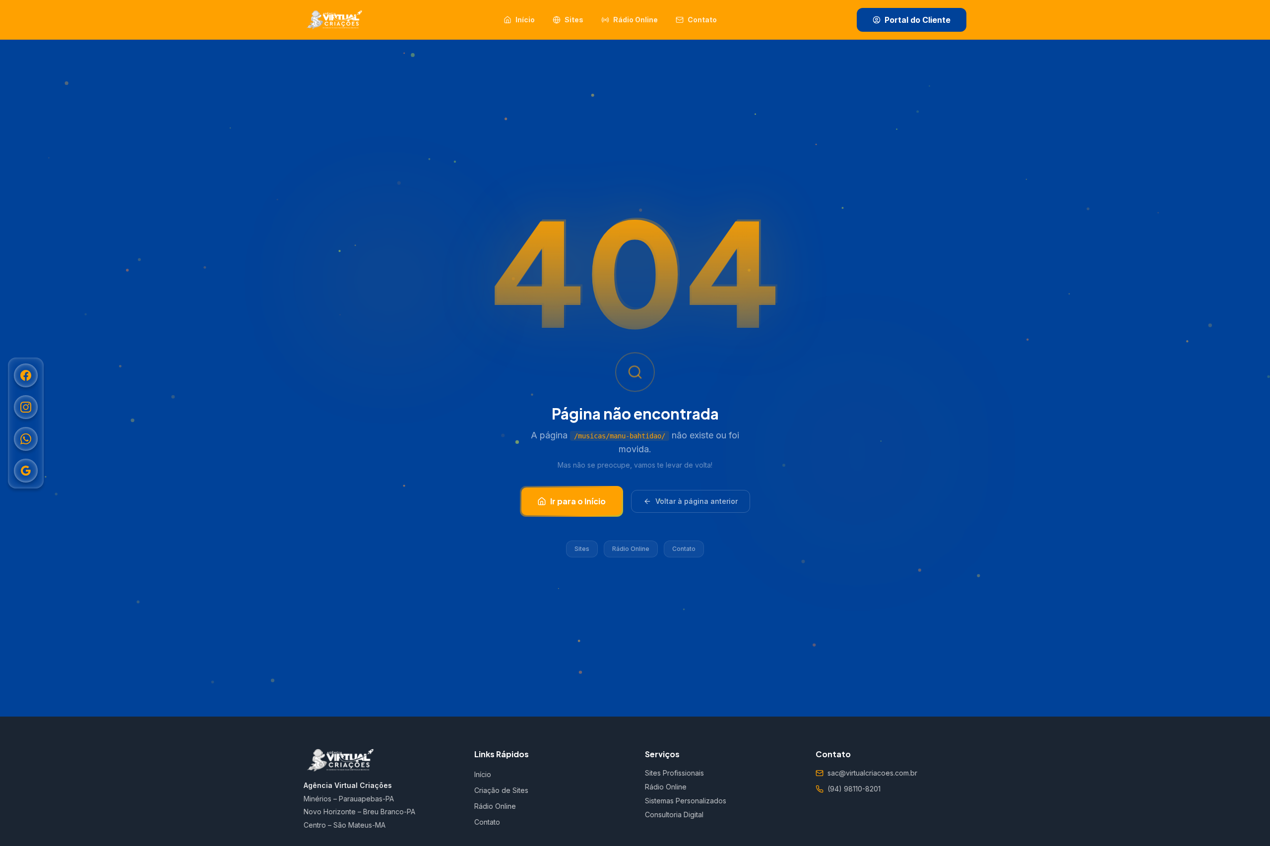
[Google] (26, 471)
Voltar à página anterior (696, 501)
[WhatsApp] (26, 439)
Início (482, 774)
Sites (581, 548)
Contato (684, 548)
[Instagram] (26, 407)
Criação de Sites (501, 790)
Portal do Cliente (918, 20)
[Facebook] (26, 375)
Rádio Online (630, 548)
